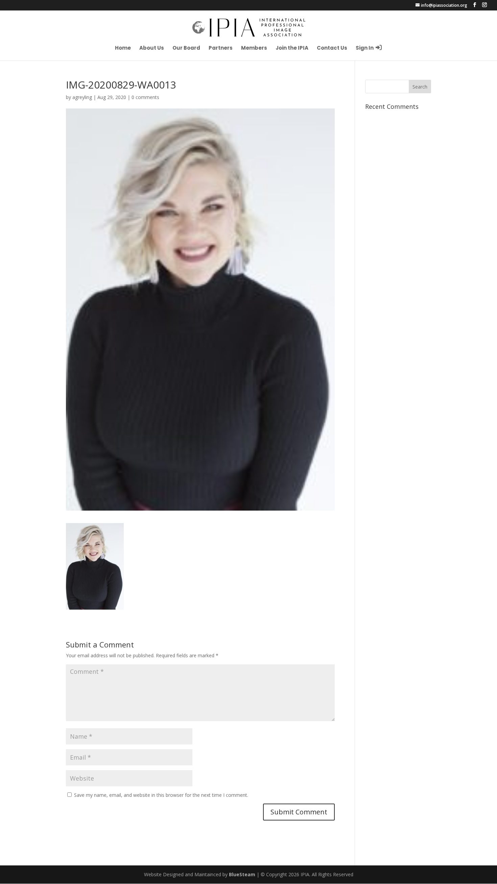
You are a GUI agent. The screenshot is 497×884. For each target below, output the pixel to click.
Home (123, 48)
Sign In (365, 47)
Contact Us (332, 48)
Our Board (186, 48)
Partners (221, 48)
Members (254, 48)
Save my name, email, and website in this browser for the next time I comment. (161, 795)
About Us (151, 48)
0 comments (145, 97)
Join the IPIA (292, 48)
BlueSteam (242, 874)
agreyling (82, 97)
